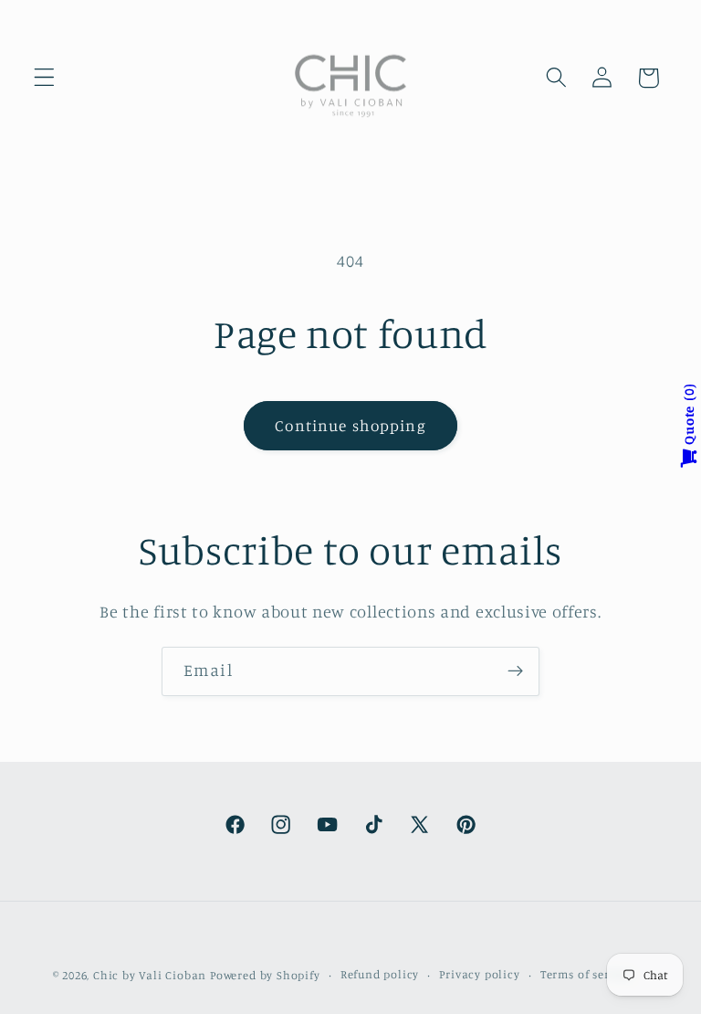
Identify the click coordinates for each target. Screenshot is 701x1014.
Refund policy (379, 974)
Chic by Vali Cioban (149, 975)
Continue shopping (350, 425)
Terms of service (586, 974)
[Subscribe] (515, 671)
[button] (44, 78)
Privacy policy (479, 974)
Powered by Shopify (265, 975)
